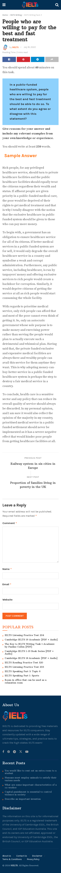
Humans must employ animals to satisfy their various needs (30, 779)
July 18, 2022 (30, 47)
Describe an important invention (23, 798)
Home (5, 15)
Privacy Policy (33, 859)
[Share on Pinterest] (23, 59)
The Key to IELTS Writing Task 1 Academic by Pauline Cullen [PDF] (30, 645)
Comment (9, 523)
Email (6, 584)
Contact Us (21, 856)
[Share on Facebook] (9, 59)
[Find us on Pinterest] (8, 752)
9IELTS (15, 47)
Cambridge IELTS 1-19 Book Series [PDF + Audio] (29, 652)
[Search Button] (57, 5)
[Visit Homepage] (30, 5)
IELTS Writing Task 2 (33, 15)
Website (7, 599)
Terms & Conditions (12, 859)
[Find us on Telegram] (14, 752)
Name (7, 569)
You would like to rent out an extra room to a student (30, 772)
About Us (6, 856)
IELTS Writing (16, 15)
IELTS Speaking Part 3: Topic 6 (23, 671)
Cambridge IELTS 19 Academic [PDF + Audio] (31, 639)
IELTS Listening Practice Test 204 (24, 635)
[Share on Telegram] (37, 59)
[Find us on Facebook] (3, 752)
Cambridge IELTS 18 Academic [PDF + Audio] (31, 658)
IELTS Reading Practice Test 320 (24, 662)
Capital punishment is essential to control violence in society (28, 793)
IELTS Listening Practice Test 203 (24, 666)
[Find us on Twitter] (20, 752)
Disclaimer (37, 856)
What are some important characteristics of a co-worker (31, 786)
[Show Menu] (4, 5)
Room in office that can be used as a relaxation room (25, 681)
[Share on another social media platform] (52, 59)
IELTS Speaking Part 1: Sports (22, 675)
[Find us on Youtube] (26, 752)
